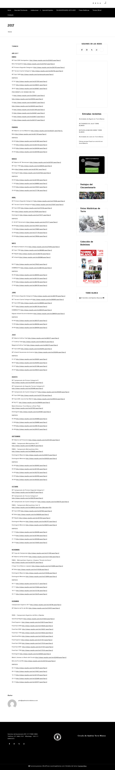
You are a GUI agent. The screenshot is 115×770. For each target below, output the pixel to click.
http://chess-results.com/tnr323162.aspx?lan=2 (40, 661)
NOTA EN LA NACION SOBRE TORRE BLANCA (90, 131)
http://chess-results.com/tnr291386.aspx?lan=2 (31, 366)
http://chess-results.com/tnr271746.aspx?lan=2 (31, 190)
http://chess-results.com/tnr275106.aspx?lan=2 (36, 208)
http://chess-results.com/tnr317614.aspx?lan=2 (37, 643)
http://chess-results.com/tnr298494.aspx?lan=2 (34, 402)
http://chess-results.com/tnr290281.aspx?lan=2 (31, 359)
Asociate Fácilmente (20, 10)
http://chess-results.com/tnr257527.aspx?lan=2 (39, 64)
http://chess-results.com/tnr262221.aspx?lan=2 (46, 130)
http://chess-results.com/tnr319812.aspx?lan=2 (31, 671)
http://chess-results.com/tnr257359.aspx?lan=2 (31, 81)
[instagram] (95, 3)
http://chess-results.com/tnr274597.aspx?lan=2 (31, 225)
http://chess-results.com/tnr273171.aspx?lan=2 (42, 222)
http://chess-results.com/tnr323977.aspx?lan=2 (31, 682)
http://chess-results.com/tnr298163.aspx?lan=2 (49, 399)
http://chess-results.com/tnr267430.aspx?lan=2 (31, 180)
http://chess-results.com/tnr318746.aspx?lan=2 (45, 604)
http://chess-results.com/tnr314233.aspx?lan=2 (37, 636)
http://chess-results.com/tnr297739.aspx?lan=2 (36, 395)
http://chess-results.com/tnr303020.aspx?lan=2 (41, 458)
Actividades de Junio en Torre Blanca (91, 137)
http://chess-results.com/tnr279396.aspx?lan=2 (44, 246)
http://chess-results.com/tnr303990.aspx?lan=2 (31, 476)
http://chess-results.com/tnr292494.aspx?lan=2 (50, 352)
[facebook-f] (93, 3)
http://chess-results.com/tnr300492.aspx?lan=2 (31, 465)
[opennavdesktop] (105, 3)
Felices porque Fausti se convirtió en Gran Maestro (91, 142)
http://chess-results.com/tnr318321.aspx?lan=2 (37, 629)
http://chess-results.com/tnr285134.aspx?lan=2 (31, 306)
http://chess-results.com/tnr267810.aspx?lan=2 (45, 162)
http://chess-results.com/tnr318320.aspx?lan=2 (37, 626)
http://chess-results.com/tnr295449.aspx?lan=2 (53, 392)
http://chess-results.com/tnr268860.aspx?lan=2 (31, 183)
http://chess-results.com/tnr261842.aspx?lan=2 (31, 141)
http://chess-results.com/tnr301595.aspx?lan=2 (31, 469)
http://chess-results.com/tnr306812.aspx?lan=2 (41, 525)
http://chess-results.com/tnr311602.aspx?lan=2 (44, 556)
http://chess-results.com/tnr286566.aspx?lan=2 (31, 324)
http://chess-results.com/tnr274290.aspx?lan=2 (30, 211)
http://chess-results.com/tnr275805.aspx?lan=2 (31, 229)
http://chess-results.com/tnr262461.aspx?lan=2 (29, 113)
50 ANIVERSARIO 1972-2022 (66, 10)
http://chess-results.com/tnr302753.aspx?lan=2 (31, 472)
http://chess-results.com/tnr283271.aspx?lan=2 (43, 338)
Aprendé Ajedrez (47, 10)
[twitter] (97, 3)
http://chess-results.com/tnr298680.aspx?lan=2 (27, 451)
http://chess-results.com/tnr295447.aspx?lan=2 (27, 382)
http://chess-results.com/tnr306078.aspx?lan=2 (27, 498)
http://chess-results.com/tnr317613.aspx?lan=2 (36, 640)
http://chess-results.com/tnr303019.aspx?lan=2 (41, 455)
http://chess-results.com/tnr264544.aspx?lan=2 (31, 148)
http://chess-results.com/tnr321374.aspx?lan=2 (31, 675)
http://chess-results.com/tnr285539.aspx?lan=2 (36, 310)
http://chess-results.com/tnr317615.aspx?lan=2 (37, 647)
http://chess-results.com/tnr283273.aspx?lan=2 (42, 345)
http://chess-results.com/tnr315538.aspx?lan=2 (33, 569)
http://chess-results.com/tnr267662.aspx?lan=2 (35, 173)
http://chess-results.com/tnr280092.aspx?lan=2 (31, 275)
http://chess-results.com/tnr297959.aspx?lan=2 (27, 408)
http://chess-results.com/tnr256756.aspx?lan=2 (47, 71)
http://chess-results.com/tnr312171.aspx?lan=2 (31, 583)
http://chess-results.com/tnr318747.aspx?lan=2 (44, 608)
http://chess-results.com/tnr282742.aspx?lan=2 (31, 282)
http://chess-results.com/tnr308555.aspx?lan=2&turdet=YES (31, 507)
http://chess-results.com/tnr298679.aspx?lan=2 (27, 445)
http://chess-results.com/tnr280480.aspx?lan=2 (36, 250)
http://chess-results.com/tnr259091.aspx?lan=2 (29, 95)
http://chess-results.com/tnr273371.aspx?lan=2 (35, 215)
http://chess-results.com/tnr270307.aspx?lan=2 (31, 187)
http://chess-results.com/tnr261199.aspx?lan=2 (30, 134)
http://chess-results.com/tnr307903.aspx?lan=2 (36, 511)
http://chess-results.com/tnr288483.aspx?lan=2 (36, 303)
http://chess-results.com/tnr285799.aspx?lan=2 (49, 296)
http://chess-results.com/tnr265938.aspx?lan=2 (31, 152)
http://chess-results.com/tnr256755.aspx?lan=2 (49, 67)
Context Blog (82, 766)
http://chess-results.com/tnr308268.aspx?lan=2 (33, 514)
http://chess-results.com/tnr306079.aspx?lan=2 (27, 492)
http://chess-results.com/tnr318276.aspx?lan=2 (31, 668)
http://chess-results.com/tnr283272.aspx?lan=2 (38, 341)
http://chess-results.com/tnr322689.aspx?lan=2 (31, 678)
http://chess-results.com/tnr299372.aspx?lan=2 (31, 429)
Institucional (34, 10)
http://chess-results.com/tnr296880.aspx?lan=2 (31, 422)
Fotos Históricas (84, 10)
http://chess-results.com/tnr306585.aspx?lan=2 (31, 532)
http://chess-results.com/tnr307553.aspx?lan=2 (34, 518)
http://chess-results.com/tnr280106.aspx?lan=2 (36, 268)
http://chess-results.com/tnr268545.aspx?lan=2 (36, 166)
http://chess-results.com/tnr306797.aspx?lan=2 (41, 521)
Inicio (9, 10)
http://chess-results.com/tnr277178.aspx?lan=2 (31, 232)
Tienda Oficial (97, 10)
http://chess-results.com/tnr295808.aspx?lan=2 (31, 419)
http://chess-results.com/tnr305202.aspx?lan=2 (31, 479)
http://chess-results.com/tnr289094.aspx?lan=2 (31, 327)
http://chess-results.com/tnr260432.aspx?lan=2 (27, 106)
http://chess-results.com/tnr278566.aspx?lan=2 (31, 236)
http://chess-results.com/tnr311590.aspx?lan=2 (43, 553)
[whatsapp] (100, 3)
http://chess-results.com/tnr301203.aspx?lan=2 (44, 440)
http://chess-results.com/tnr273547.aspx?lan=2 (47, 204)
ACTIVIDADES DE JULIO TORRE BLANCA (89, 124)
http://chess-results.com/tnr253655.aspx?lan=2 (45, 60)
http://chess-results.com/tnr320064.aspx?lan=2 (35, 654)
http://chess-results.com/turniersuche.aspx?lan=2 (37, 74)
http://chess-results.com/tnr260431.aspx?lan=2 (29, 102)
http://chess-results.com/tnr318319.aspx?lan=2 (37, 622)
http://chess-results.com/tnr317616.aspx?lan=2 (37, 650)
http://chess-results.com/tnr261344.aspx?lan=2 (29, 109)
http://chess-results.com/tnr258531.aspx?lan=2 (31, 85)
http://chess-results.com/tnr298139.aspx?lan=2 (31, 426)
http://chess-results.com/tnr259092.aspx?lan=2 (27, 99)
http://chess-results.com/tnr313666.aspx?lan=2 (31, 587)
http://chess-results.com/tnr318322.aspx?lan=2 (37, 633)
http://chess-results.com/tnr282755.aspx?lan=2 (34, 253)
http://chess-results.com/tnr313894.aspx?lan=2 (41, 576)
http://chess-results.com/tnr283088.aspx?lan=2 (34, 257)
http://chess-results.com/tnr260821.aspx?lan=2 (31, 88)
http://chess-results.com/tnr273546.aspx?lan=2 (49, 201)
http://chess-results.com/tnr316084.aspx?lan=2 (47, 566)
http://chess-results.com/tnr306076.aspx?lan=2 (53, 501)
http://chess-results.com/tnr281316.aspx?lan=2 (31, 278)
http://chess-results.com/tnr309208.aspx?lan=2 (31, 539)
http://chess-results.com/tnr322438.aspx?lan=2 (50, 657)
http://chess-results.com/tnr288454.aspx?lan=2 (49, 313)
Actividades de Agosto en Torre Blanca (91, 119)
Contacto (10, 15)
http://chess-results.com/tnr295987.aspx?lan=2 (35, 412)
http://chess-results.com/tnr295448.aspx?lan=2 (27, 388)
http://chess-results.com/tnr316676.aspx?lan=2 (31, 594)
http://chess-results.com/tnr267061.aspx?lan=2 (30, 169)
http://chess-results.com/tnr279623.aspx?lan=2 (31, 264)
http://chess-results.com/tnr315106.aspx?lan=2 (31, 590)
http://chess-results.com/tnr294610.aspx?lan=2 (31, 370)
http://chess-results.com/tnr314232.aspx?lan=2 (39, 619)
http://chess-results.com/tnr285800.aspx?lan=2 (48, 299)
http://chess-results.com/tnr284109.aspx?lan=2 (31, 285)
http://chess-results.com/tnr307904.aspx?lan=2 (31, 535)
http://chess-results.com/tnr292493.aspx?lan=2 (31, 363)
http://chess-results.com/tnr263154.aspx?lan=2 (31, 145)
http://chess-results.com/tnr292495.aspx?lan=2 (36, 349)
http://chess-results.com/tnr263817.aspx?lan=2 (29, 116)
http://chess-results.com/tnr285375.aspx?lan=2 (31, 320)
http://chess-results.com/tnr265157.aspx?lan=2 (29, 120)
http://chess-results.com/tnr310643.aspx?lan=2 (31, 542)
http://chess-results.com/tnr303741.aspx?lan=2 (27, 562)
